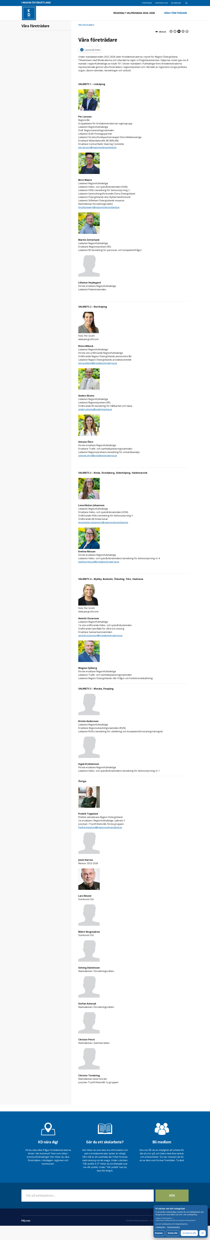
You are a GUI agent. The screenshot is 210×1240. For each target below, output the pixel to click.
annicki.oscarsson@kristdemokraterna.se (100, 635)
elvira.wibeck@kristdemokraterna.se (97, 363)
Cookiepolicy (160, 1227)
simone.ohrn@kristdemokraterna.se (97, 455)
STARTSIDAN (147, 3)
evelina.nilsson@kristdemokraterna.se (98, 561)
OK (202, 1233)
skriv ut (162, 31)
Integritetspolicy (173, 1227)
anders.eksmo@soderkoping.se (95, 409)
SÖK (172, 1195)
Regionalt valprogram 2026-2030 (134, 13)
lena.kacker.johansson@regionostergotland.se (103, 522)
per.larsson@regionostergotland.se (97, 147)
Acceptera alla (189, 1233)
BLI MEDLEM (176, 3)
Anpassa (159, 1233)
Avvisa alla (172, 1233)
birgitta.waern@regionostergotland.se (98, 207)
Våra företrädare (175, 13)
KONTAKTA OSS (161, 3)
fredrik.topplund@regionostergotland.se (100, 827)
